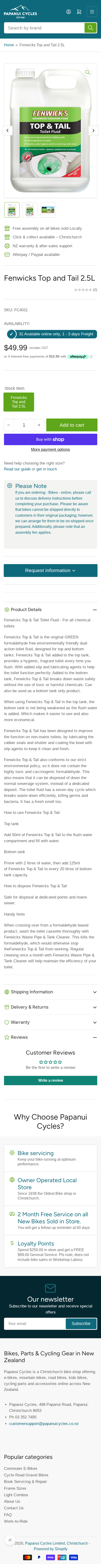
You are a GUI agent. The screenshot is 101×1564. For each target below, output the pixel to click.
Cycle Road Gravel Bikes (26, 1475)
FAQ (8, 1515)
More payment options (50, 449)
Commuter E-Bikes (20, 1468)
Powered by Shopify (50, 1549)
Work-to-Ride (15, 1521)
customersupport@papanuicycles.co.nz (44, 1423)
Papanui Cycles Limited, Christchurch (56, 1543)
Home (9, 45)
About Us (12, 1501)
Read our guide (17, 469)
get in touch (46, 469)
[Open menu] (92, 12)
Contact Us (14, 1508)
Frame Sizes (15, 1488)
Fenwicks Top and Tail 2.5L (19, 402)
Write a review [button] (50, 1080)
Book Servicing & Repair (25, 1481)
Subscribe (81, 1323)
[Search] (90, 27)
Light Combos (16, 1495)
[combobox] (50, 27)
